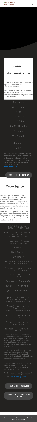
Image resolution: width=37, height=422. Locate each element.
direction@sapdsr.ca (12, 167)
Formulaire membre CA (18, 175)
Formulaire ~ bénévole (18, 386)
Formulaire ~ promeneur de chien (18, 395)
